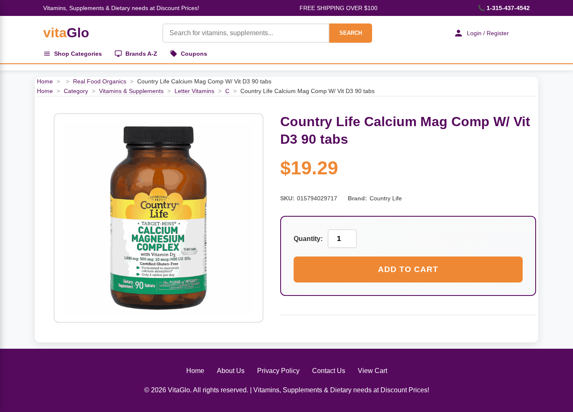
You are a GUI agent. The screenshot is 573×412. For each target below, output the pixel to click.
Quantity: (308, 238)
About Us (231, 370)
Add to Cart (408, 269)
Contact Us (328, 370)
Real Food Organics (99, 81)
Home (45, 81)
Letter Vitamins (194, 91)
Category (76, 91)
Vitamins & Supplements (131, 91)
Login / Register (488, 33)
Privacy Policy (278, 370)
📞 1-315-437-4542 (504, 8)
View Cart (372, 370)
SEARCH (350, 33)
